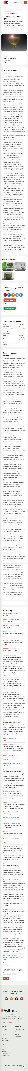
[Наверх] (24, 1067)
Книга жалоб (19, 1067)
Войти (6, 978)
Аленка (10, 1022)
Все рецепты (4, 1029)
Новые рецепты (5, 1031)
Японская (21, 324)
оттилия (6, 838)
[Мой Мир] (21, 295)
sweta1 (6, 619)
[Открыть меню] (2, 2)
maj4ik (6, 738)
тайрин (6, 640)
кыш (5, 613)
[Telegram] (17, 295)
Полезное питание (19, 1029)
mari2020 (6, 648)
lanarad (6, 938)
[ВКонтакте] (9, 295)
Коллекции (4, 1038)
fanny (5, 631)
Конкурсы (17, 1039)
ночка (5, 744)
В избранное (10, 308)
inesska (6, 802)
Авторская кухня (19, 1031)
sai (5, 846)
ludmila (6, 863)
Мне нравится (11, 300)
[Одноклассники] (13, 295)
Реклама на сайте (10, 1067)
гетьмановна (7, 955)
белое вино (7, 60)
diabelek (6, 625)
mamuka (6, 763)
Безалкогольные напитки (15, 342)
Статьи (17, 1034)
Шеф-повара (18, 1036)
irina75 (6, 831)
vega (5, 811)
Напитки (5, 344)
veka (5, 963)
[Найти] (25, 2)
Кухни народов (5, 1040)
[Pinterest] (5, 295)
